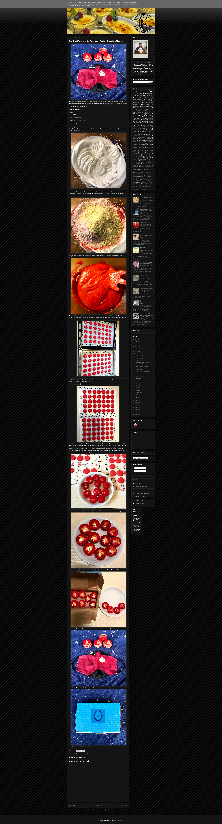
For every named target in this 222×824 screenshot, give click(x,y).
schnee (134, 185)
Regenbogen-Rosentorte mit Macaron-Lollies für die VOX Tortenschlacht (146, 249)
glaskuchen (135, 176)
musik (142, 134)
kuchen (144, 122)
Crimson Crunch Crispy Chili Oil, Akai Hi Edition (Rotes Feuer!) (146, 315)
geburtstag (149, 175)
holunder (143, 149)
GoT (152, 140)
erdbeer (151, 119)
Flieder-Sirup (143, 222)
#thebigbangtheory (144, 160)
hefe (146, 156)
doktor (141, 173)
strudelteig (149, 186)
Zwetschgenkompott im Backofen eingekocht (142, 372)
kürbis (140, 158)
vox (141, 169)
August (138, 378)
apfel (143, 119)
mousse (135, 134)
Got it (152, 4)
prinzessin (148, 146)
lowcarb (147, 140)
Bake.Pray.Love (139, 503)
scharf (144, 125)
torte (136, 152)
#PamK (135, 131)
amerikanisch (136, 135)
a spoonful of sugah (141, 486)
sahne (141, 118)
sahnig (142, 129)
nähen (139, 168)
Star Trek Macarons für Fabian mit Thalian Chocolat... (142, 368)
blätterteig (135, 144)
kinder (139, 150)
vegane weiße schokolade (144, 187)
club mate (141, 172)
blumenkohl (144, 170)
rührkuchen (142, 143)
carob (135, 172)
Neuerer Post (73, 805)
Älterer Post (123, 805)
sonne (134, 186)
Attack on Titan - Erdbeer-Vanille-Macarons (144, 302)
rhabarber (135, 138)
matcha (134, 182)
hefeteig (135, 104)
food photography (139, 175)
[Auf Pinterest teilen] (84, 751)
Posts (136, 468)
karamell (141, 140)
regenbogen (147, 153)
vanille (136, 160)
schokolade (91, 753)
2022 (136, 349)
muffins (138, 108)
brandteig (149, 162)
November (139, 358)
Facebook (140, 72)
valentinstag (135, 169)
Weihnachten (149, 118)
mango (148, 127)
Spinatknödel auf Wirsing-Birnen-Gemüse (146, 235)
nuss (145, 124)
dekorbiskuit (135, 173)
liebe (145, 158)
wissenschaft (135, 189)
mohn (150, 158)
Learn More (145, 4)
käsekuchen (136, 137)
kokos (137, 122)
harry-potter (149, 165)
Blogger (140, 74)
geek (142, 111)
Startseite (98, 805)
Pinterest (146, 72)
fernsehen (151, 173)
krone (140, 179)
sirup (149, 128)
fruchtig (150, 94)
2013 (136, 412)
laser (139, 180)
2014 (136, 409)
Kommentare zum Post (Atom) (101, 810)
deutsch (150, 106)
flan (145, 144)
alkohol (146, 112)
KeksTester (138, 480)
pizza (136, 143)
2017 (136, 402)
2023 (136, 346)
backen (74, 753)
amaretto (149, 143)
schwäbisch (139, 116)
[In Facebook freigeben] (82, 751)
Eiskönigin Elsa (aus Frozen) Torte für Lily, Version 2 (146, 210)
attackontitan (150, 155)
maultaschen (136, 153)
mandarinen (135, 166)
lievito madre (145, 180)
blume (142, 162)
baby (136, 162)
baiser (151, 125)
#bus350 (146, 169)
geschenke (136, 102)
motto (138, 101)
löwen (150, 180)
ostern (151, 124)
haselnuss (149, 176)
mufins (150, 182)
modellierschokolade (142, 182)
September (139, 376)
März (137, 390)
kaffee (134, 150)
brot (143, 106)
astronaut (135, 147)
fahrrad (145, 173)
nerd (152, 112)
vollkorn (142, 152)
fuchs (144, 165)
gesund (135, 111)
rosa (142, 138)
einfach (142, 147)
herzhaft (139, 95)
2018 (136, 400)
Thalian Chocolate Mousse (78, 120)
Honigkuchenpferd (140, 490)
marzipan (149, 166)
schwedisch (150, 159)
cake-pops (137, 141)
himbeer (135, 115)
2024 (136, 344)
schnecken (142, 159)
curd (151, 172)
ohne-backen (139, 114)
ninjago (134, 159)
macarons (79, 753)
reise (145, 168)
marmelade (142, 166)
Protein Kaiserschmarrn (146, 288)
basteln (149, 152)
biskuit (134, 118)
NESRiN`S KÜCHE (140, 496)
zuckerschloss (143, 189)
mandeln (151, 122)
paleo (134, 183)
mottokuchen (137, 99)
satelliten (149, 183)
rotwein (149, 168)
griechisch (142, 176)
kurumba (135, 180)
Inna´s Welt (138, 483)
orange (141, 146)
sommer (151, 150)
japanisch (151, 141)
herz (150, 156)
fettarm (134, 140)
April (137, 388)
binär (135, 170)
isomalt (145, 178)
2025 (136, 342)
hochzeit (135, 132)
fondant (148, 114)
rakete (134, 128)
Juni (137, 383)
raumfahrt (85, 753)
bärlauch (141, 156)
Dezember (139, 355)
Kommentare (138, 470)
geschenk (147, 101)
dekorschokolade (136, 163)
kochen (150, 144)
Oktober (138, 360)
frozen (139, 165)
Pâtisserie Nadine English (142, 493)
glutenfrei (149, 147)
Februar (138, 392)
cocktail (146, 172)
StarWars (138, 124)
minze (145, 150)
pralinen (150, 137)
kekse (151, 121)
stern (137, 119)
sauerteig (142, 128)
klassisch (150, 99)
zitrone (149, 129)
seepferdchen (142, 185)
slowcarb (149, 185)
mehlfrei (135, 146)
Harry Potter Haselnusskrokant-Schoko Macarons (145, 277)
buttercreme (146, 109)
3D (140, 131)
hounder (140, 178)
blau (136, 156)
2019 (136, 398)
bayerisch (150, 111)
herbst (134, 178)
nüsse (137, 125)
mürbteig (135, 106)
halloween (135, 149)
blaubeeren (147, 131)
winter (148, 134)
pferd (139, 183)
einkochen (135, 109)
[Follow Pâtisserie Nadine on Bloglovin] (140, 459)
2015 (136, 407)
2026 (136, 339)
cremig (144, 141)
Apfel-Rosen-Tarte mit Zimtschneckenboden (146, 262)
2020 (136, 353)
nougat (134, 168)
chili (141, 144)
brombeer (151, 170)
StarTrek (97, 753)
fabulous (134, 165)
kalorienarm (146, 132)
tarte (145, 121)
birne (139, 170)
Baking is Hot (139, 500)
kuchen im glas (147, 179)
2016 (136, 405)
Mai (137, 385)
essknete (149, 163)
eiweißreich (150, 115)
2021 (136, 351)
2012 (136, 414)
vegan (147, 104)
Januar (138, 395)
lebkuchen (139, 127)
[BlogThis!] (79, 751)
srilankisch (148, 116)
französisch (143, 97)
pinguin (143, 183)
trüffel (134, 187)
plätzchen (143, 137)
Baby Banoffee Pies (145, 197)
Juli (137, 380)
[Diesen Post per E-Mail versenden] (77, 751)
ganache (135, 129)
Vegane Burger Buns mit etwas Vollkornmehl (142, 363)
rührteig (147, 102)
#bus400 (151, 169)
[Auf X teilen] (80, 751)
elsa (144, 163)
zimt (143, 155)
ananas (151, 160)
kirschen (135, 158)
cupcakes (138, 112)
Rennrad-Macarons (113, 103)
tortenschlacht (136, 155)
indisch (149, 149)
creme (142, 115)
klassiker (147, 135)
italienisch (138, 121)
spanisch (144, 186)
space (138, 186)
